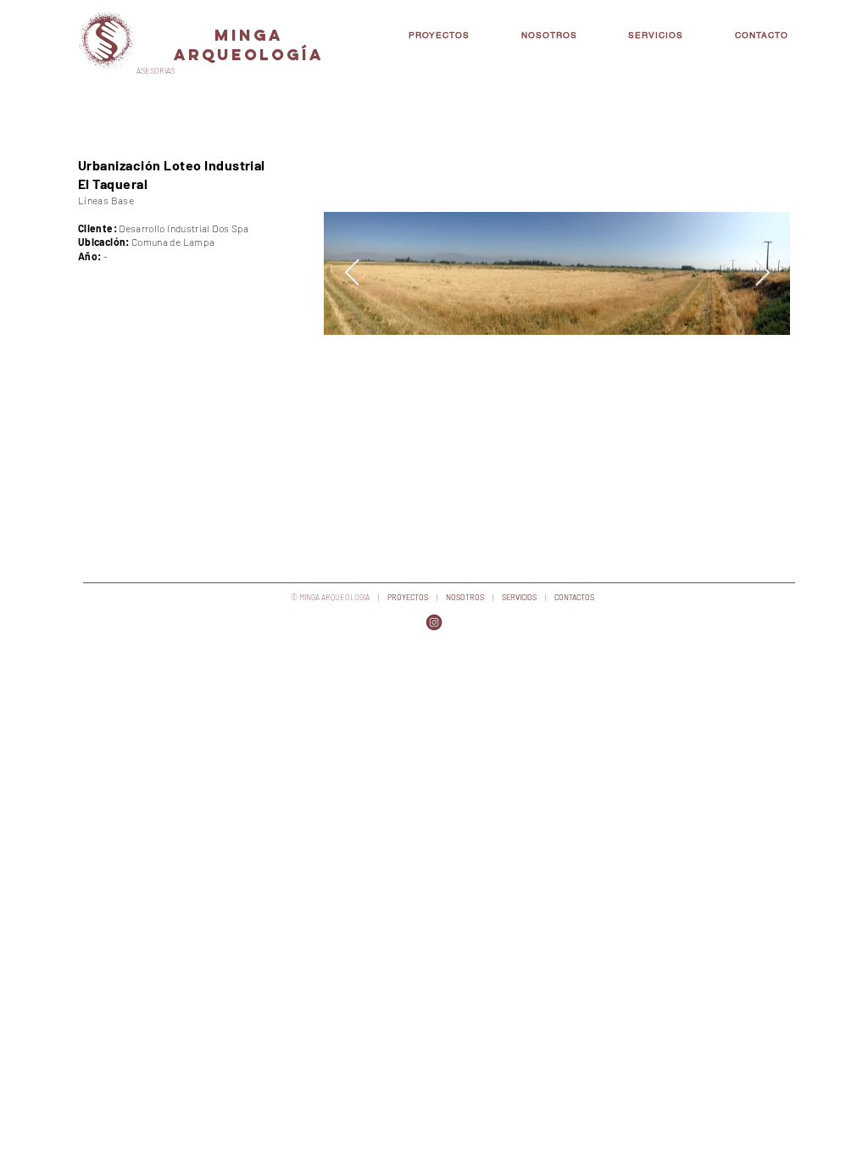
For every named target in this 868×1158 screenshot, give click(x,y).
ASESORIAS (155, 70)
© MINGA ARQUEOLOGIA (330, 597)
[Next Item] (762, 273)
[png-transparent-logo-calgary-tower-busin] (434, 622)
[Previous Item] (351, 273)
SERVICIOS (520, 597)
